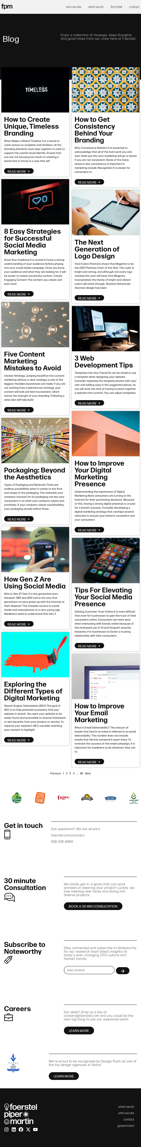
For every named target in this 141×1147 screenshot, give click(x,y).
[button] (4, 798)
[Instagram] (6, 1129)
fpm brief (116, 7)
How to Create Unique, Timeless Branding (31, 125)
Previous (55, 773)
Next (88, 773)
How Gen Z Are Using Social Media (35, 582)
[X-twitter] (28, 1129)
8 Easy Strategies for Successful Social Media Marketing (32, 241)
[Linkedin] (13, 1129)
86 (81, 773)
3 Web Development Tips (104, 361)
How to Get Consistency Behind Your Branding (95, 129)
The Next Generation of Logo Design (97, 248)
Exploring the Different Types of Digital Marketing (33, 690)
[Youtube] (35, 1129)
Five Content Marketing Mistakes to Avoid (32, 360)
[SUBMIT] (122, 970)
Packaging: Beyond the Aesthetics (34, 472)
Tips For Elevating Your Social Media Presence (103, 596)
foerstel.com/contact (68, 835)
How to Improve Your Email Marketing (99, 712)
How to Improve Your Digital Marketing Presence (99, 473)
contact (134, 7)
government (126, 1126)
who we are (73, 7)
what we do (96, 7)
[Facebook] (21, 1129)
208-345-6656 (62, 842)
